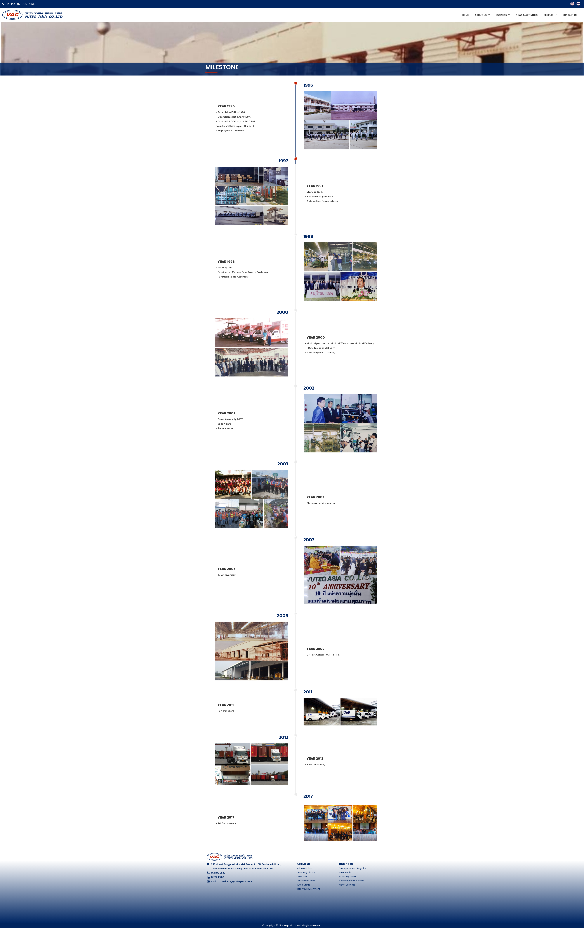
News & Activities (527, 15)
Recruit (548, 15)
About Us (481, 15)
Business (501, 15)
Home (465, 15)
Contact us (570, 15)
